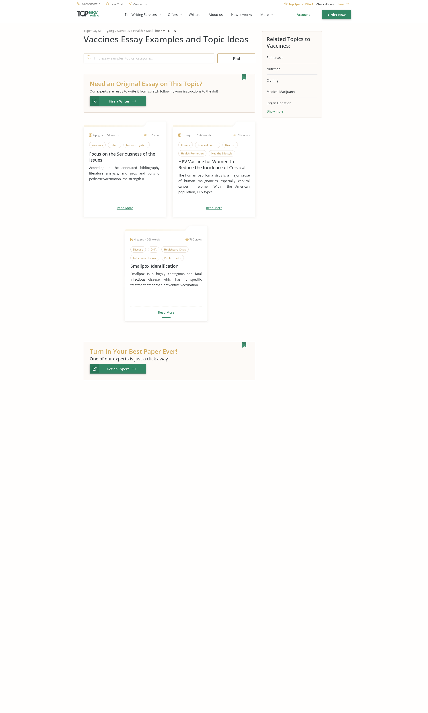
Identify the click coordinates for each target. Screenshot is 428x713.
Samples (123, 30)
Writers (194, 14)
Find (236, 58)
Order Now (337, 14)
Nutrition (273, 69)
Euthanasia (275, 57)
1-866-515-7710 (91, 4)
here (341, 4)
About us (216, 14)
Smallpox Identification (154, 266)
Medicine (153, 30)
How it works (241, 14)
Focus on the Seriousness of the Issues (122, 157)
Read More (125, 208)
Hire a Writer (119, 101)
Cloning (272, 80)
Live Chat (117, 4)
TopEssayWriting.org (99, 30)
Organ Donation (279, 103)
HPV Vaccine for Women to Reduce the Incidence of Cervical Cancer (211, 164)
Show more (275, 111)
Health (138, 30)
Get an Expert (118, 369)
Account (303, 14)
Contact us (140, 4)
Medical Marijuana (281, 91)
